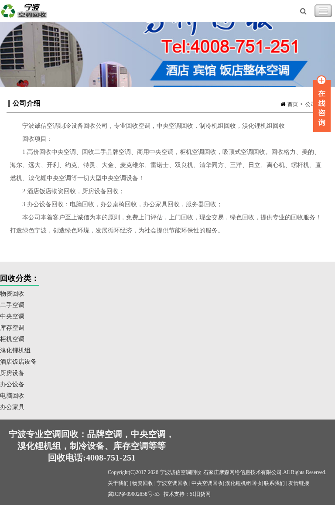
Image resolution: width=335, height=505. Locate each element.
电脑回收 (12, 395)
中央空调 (12, 316)
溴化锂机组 (15, 350)
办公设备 (12, 384)
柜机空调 (12, 339)
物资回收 (12, 293)
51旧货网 (200, 494)
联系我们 (274, 483)
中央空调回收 (207, 483)
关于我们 (118, 483)
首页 (292, 104)
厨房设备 (12, 373)
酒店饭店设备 (18, 361)
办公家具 (12, 407)
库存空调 (12, 327)
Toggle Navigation (323, 10)
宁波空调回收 (172, 483)
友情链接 (298, 483)
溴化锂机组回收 (243, 483)
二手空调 (12, 305)
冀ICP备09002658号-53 (134, 494)
